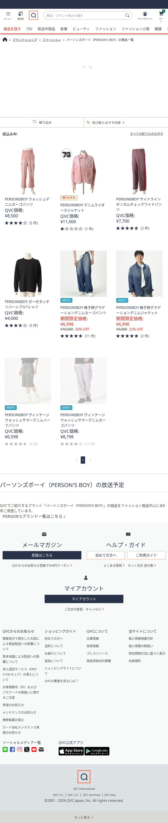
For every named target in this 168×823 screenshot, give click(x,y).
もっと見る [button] (82, 817)
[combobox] (83, 15)
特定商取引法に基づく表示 (147, 653)
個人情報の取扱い (141, 646)
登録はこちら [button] (42, 555)
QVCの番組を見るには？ (61, 681)
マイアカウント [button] (84, 599)
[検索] (128, 15)
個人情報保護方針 (141, 638)
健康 (158, 28)
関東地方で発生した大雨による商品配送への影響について (21, 643)
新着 (63, 28)
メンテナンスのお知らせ (19, 712)
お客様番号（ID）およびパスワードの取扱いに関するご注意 (21, 692)
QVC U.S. (58, 795)
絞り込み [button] (44, 122)
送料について (54, 646)
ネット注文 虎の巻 (140, 565)
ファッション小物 (135, 28)
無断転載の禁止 (13, 720)
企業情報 (93, 638)
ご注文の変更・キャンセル (82, 609)
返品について (54, 661)
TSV (29, 28)
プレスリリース (97, 653)
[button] (8, 16)
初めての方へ (54, 638)
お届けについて (55, 653)
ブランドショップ (24, 40)
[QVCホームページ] (5, 40)
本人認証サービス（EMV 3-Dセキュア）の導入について (20, 674)
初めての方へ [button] (105, 555)
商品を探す (12, 28)
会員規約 (135, 661)
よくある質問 (112, 565)
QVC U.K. (73, 795)
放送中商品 (46, 28)
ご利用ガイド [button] (146, 555)
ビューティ (81, 28)
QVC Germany (91, 795)
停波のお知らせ (13, 705)
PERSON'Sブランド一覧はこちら (33, 516)
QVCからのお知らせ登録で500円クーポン (40, 565)
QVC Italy (110, 795)
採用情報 (93, 646)
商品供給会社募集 (99, 661)
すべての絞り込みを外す (146, 134)
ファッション (105, 28)
